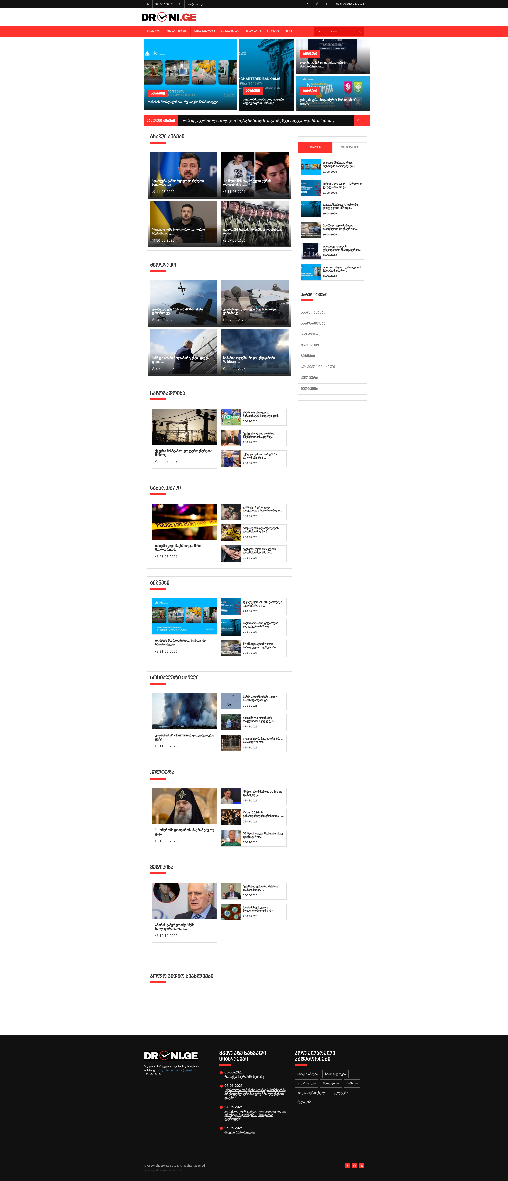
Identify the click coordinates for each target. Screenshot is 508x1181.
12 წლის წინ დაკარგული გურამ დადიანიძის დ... (247, 182)
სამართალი (230, 30)
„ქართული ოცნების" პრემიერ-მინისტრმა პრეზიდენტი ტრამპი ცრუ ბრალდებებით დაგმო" (254, 1094)
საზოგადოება (204, 30)
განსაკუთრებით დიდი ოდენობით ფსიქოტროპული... (262, 509)
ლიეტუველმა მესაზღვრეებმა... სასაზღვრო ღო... (263, 740)
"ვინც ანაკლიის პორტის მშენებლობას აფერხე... (258, 435)
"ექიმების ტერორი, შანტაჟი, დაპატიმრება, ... (261, 888)
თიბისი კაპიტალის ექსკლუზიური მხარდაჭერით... (342, 248)
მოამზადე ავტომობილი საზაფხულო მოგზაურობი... (260, 645)
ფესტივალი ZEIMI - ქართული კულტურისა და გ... (262, 603)
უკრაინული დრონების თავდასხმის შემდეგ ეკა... (259, 719)
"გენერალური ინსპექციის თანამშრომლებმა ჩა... (259, 551)
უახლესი (315, 147)
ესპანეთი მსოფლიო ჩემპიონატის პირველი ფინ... (261, 414)
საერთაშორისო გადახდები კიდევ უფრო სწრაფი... (260, 624)
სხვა (288, 30)
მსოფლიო (253, 30)
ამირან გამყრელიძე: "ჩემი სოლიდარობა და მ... (174, 927)
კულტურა (309, 378)
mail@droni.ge (195, 4)
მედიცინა (309, 389)
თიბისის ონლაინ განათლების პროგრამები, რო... (342, 269)
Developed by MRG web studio (163, 1170)
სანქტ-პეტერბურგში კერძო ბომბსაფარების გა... (260, 698)
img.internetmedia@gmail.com (178, 1070)
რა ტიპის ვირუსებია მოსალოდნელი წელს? (258, 909)
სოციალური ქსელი (318, 367)
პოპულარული (350, 147)
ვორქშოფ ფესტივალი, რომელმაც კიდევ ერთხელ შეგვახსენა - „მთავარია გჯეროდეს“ (255, 1115)
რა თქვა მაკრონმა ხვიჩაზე (244, 1077)
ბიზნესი (273, 30)
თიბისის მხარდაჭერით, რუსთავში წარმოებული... (339, 164)
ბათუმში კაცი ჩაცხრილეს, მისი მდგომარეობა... (178, 547)
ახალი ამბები (177, 30)
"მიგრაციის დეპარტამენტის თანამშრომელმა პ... (261, 529)
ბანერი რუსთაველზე (239, 1132)
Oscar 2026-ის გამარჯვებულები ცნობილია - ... (263, 814)
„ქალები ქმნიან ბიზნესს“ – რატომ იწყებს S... (260, 456)
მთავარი (154, 30)
